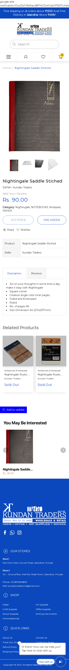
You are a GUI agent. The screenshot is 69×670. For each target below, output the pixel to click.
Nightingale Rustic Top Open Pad (17, 374)
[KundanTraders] (34, 29)
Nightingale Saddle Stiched (16, 469)
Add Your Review (15, 193)
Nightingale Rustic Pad (51, 374)
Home (7, 68)
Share (10, 229)
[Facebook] (5, 532)
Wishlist (25, 229)
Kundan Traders (12, 378)
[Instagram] (19, 532)
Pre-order (52, 220)
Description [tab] (14, 273)
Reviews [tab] (36, 273)
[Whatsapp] (12, 532)
